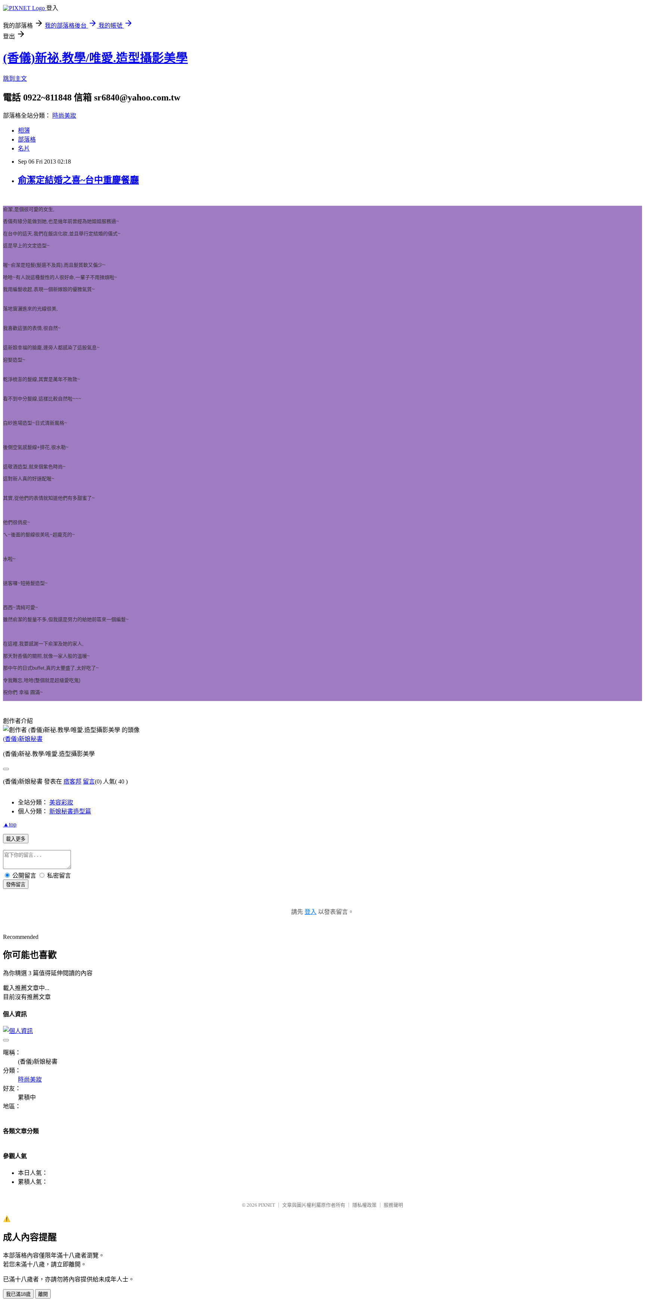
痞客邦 (72, 781)
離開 (43, 1294)
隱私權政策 (364, 1205)
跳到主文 (15, 78)
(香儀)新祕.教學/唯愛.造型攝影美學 (95, 58)
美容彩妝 (61, 802)
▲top (9, 824)
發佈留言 (15, 884)
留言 (89, 781)
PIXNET (266, 1205)
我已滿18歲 (18, 1294)
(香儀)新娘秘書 (23, 739)
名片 (24, 148)
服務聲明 (393, 1205)
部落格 (27, 139)
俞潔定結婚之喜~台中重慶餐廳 (78, 180)
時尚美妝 (64, 115)
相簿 (24, 130)
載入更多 (15, 839)
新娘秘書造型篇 (70, 811)
